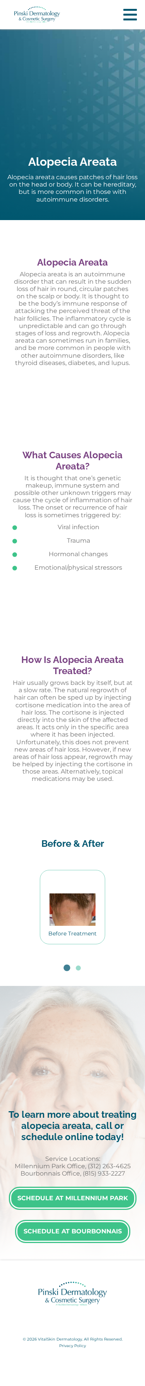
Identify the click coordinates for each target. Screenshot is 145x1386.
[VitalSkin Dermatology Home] (37, 15)
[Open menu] (130, 15)
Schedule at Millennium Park (72, 1198)
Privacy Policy (72, 1346)
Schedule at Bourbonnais (73, 1231)
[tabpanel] (72, 907)
